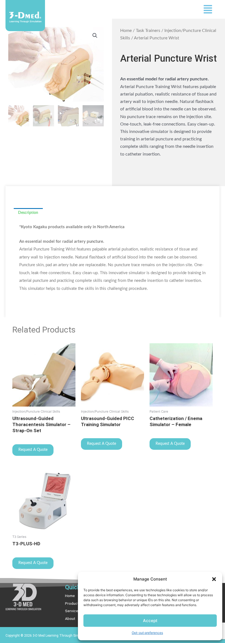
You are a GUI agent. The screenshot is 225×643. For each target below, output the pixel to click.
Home (126, 30)
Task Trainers (148, 30)
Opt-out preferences (147, 633)
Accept (150, 620)
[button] (214, 579)
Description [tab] (28, 213)
